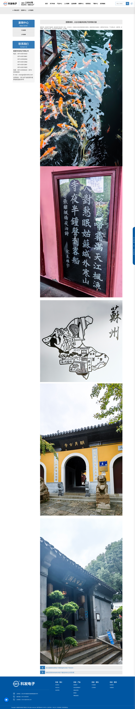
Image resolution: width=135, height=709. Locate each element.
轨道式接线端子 (77, 687)
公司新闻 (30, 10)
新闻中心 (81, 3)
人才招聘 (66, 3)
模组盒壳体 (76, 690)
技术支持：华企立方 (52, 707)
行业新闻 (23, 30)
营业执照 (59, 707)
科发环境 (57, 690)
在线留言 (112, 687)
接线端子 (75, 684)
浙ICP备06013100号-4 (42, 707)
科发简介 (57, 684)
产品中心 (59, 3)
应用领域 (102, 3)
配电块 (75, 692)
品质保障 (73, 3)
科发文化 (57, 687)
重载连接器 (76, 695)
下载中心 (95, 3)
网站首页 (16, 10)
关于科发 (52, 3)
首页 (46, 3)
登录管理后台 (65, 707)
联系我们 (88, 3)
